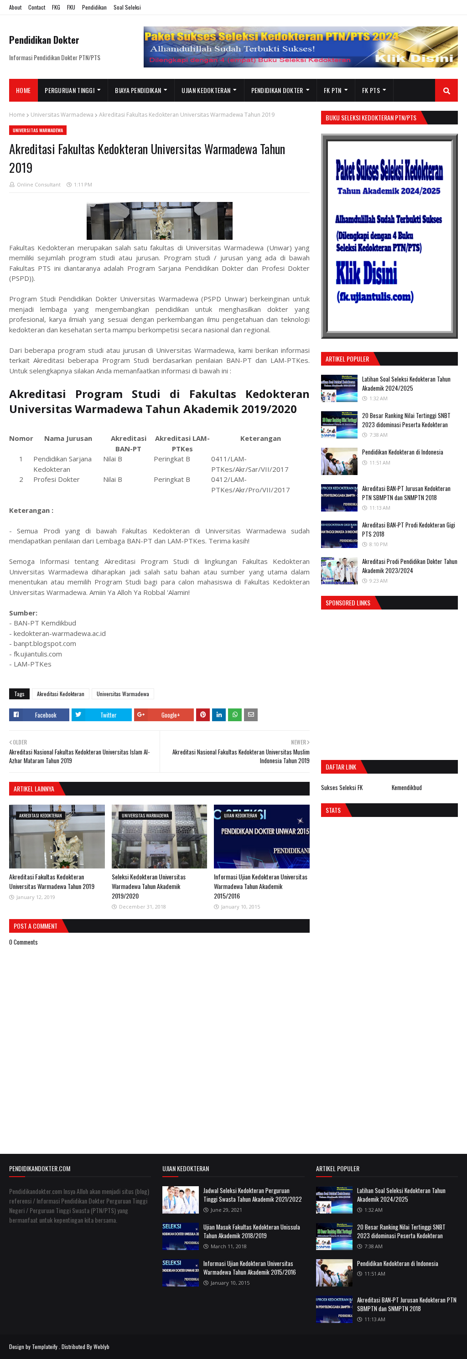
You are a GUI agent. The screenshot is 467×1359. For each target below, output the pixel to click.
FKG (56, 7)
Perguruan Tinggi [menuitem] (69, 90)
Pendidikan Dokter (44, 40)
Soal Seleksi (127, 7)
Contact (36, 7)
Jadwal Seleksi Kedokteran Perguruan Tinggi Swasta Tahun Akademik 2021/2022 (252, 1195)
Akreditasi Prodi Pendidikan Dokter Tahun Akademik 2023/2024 (409, 566)
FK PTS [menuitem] (371, 90)
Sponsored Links (348, 602)
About (15, 7)
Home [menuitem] (23, 90)
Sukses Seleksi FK (342, 787)
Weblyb (101, 1346)
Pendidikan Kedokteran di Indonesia (402, 451)
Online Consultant (39, 184)
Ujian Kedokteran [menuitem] (206, 90)
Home (17, 115)
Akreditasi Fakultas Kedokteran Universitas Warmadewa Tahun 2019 (51, 881)
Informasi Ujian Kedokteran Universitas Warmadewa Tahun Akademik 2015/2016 (260, 886)
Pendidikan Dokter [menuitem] (277, 90)
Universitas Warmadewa (62, 115)
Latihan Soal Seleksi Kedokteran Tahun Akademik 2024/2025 (406, 383)
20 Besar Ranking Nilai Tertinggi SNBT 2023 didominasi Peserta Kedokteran (406, 420)
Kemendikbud (407, 787)
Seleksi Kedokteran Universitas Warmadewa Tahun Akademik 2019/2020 (149, 886)
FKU (71, 7)
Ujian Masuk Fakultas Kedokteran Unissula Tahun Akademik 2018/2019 (251, 1231)
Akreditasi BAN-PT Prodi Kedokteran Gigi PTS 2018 (408, 529)
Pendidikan (94, 7)
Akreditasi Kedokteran (60, 694)
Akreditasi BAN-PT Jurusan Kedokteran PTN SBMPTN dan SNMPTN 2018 (406, 493)
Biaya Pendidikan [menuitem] (138, 90)
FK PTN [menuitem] (333, 90)
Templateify (44, 1346)
